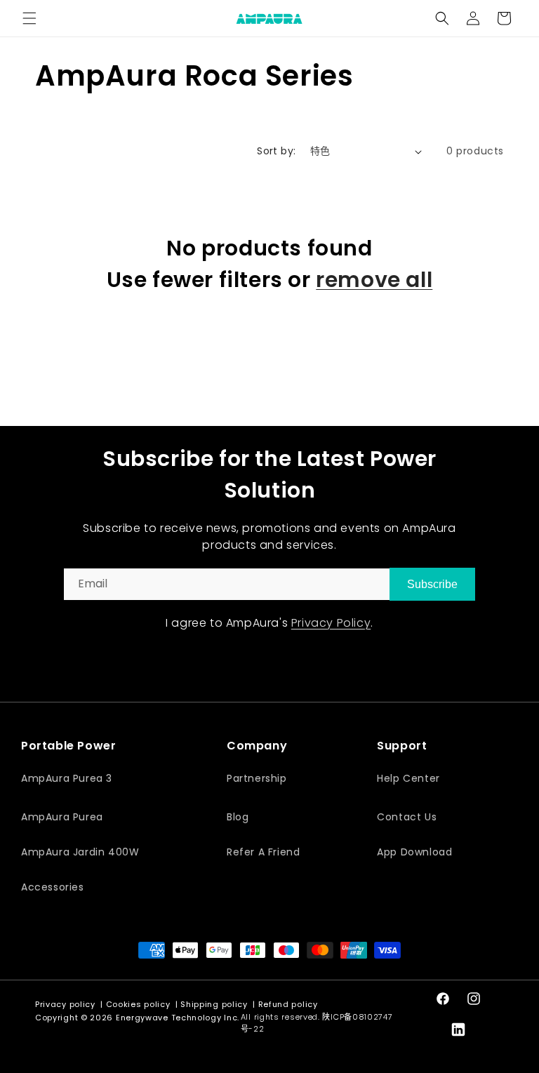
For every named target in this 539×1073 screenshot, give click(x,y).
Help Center (408, 778)
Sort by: (276, 151)
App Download (414, 852)
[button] (29, 18)
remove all (374, 280)
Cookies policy (138, 1004)
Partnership (257, 778)
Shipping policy (214, 1004)
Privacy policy (65, 1004)
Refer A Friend (263, 852)
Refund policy (288, 1004)
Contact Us (407, 817)
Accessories (52, 887)
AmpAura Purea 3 (66, 778)
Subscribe (432, 584)
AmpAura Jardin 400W (80, 852)
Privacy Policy (331, 623)
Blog (237, 817)
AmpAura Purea (62, 817)
